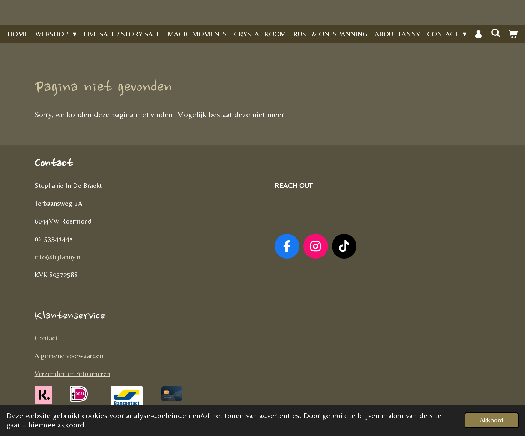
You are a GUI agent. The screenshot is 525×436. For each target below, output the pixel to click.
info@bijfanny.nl (58, 256)
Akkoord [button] (492, 420)
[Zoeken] (495, 32)
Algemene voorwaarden (69, 355)
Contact (46, 338)
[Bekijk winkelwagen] (512, 34)
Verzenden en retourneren (72, 373)
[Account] (478, 34)
